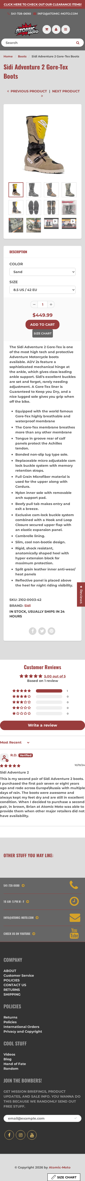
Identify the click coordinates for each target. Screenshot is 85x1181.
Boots (22, 56)
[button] (22, 691)
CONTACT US (15, 985)
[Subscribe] (75, 1118)
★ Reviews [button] (81, 594)
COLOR (16, 264)
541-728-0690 (21, 13)
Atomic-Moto (60, 1167)
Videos (9, 1054)
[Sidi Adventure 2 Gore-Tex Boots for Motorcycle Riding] (42, 144)
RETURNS (12, 990)
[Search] (78, 43)
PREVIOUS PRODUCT (28, 91)
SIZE (13, 282)
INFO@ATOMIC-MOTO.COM (58, 13)
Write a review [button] (42, 725)
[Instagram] (20, 1135)
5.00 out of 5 (55, 676)
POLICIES (12, 980)
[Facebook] (9, 1135)
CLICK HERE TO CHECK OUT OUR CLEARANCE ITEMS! (42, 4)
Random (11, 1068)
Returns (10, 1017)
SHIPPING (12, 994)
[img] (10, 766)
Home (8, 56)
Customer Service (19, 975)
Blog (8, 1059)
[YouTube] (32, 1135)
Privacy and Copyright (23, 1031)
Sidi (27, 605)
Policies (10, 1022)
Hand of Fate (15, 1064)
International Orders (21, 1027)
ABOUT (10, 971)
